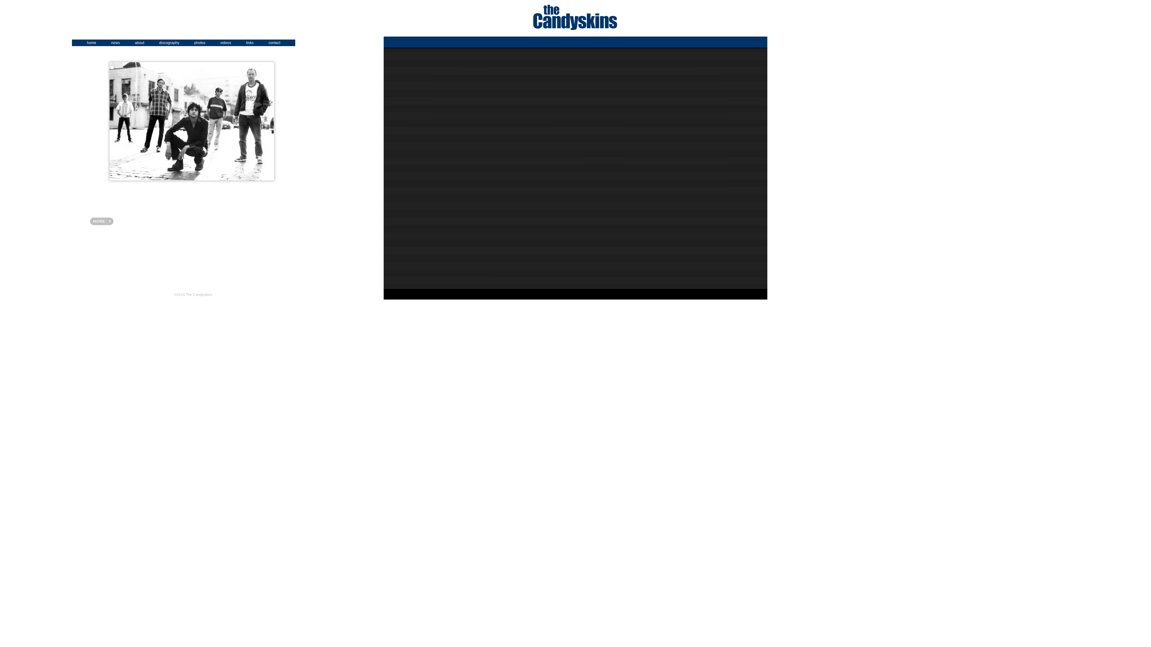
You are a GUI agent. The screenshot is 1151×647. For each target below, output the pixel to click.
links (250, 43)
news (115, 43)
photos (199, 43)
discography (169, 43)
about (139, 43)
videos (225, 43)
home (91, 43)
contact (274, 43)
